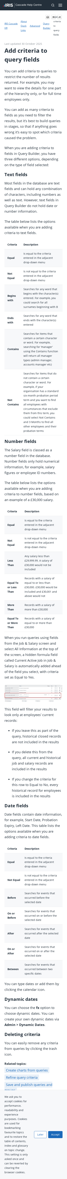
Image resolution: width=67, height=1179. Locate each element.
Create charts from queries (27, 1070)
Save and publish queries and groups (28, 1087)
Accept (55, 1134)
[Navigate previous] (53, 17)
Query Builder (46, 26)
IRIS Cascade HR (11, 26)
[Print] (47, 17)
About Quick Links (24, 26)
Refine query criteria (22, 1077)
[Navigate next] (59, 17)
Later (40, 1134)
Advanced (35, 25)
